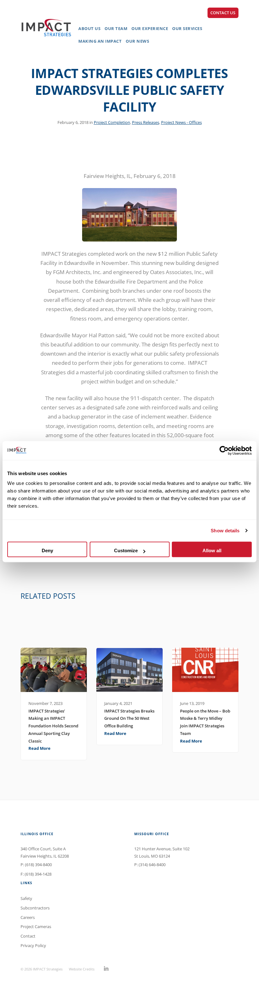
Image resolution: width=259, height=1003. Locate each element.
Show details (225, 530)
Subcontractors (35, 908)
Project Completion (112, 122)
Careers (28, 917)
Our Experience (149, 28)
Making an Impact (100, 41)
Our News (137, 41)
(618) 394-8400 (38, 864)
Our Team (116, 28)
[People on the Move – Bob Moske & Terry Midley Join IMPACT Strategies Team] (205, 670)
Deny (47, 550)
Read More (39, 748)
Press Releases (145, 122)
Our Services (187, 28)
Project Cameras (36, 926)
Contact (28, 936)
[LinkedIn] (106, 969)
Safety (26, 898)
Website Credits (81, 969)
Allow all (211, 550)
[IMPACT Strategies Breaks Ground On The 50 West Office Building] (129, 670)
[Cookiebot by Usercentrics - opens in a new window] (224, 450)
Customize (126, 550)
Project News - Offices (181, 122)
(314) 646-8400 (152, 864)
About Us (89, 28)
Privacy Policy (33, 945)
